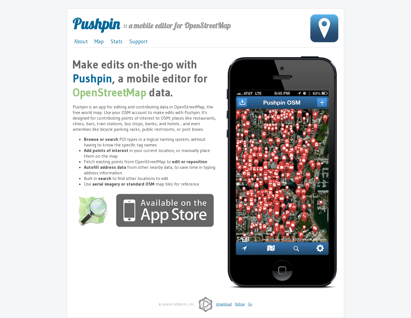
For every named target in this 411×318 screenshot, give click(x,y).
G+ (250, 304)
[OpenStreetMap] (96, 225)
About (81, 41)
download (224, 304)
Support (138, 41)
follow (240, 304)
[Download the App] (165, 225)
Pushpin (96, 23)
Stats (116, 41)
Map (99, 41)
